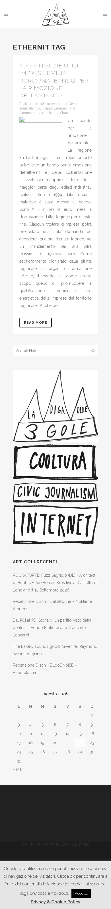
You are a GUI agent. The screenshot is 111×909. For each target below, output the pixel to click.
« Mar (18, 769)
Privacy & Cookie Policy (55, 901)
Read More (35, 323)
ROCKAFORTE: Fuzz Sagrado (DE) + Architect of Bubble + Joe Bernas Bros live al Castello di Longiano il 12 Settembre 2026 (55, 582)
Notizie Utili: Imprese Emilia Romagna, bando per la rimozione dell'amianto (54, 80)
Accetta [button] (81, 893)
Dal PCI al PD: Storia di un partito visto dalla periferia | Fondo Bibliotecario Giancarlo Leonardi (52, 627)
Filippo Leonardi (55, 108)
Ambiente (59, 104)
